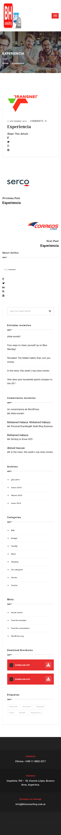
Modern (22, 712)
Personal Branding (20, 426)
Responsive (36, 712)
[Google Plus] (8, 146)
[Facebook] (8, 138)
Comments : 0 (38, 121)
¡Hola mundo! (14, 336)
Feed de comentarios (20, 628)
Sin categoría (17, 569)
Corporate (40, 706)
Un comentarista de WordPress (23, 409)
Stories (14, 577)
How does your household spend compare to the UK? (29, 381)
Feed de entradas (18, 620)
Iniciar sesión (17, 612)
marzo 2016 (16, 487)
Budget (14, 538)
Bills (13, 530)
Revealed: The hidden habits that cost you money (28, 360)
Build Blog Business (43, 426)
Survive (14, 585)
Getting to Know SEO (22, 439)
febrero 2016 (16, 495)
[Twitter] (8, 142)
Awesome (13, 706)
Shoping (14, 562)
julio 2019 (15, 479)
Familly (14, 546)
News (13, 554)
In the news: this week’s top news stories (28, 370)
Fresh (11, 712)
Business (27, 706)
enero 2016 (16, 503)
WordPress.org (17, 636)
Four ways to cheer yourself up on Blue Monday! (27, 347)
